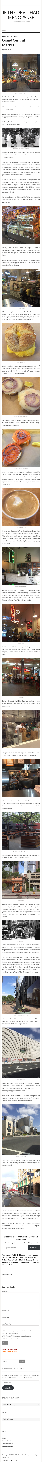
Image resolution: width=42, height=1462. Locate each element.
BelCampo (21, 1255)
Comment (5, 1291)
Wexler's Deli (7, 1265)
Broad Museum (32, 1255)
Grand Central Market (16, 1260)
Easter (20, 1257)
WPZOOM (14, 1460)
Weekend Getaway (10, 36)
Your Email (5, 1317)
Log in (4, 1438)
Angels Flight (11, 1255)
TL (11, 1274)
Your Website (6, 1324)
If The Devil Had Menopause (21, 15)
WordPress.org (7, 1446)
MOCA (35, 1262)
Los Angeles (30, 1260)
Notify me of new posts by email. (14, 1339)
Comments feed (7, 1444)
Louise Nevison (25, 1262)
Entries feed (6, 1441)
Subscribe (33, 1248)
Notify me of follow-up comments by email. (17, 1336)
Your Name (5, 1310)
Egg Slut (28, 1257)
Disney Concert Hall (9, 1257)
